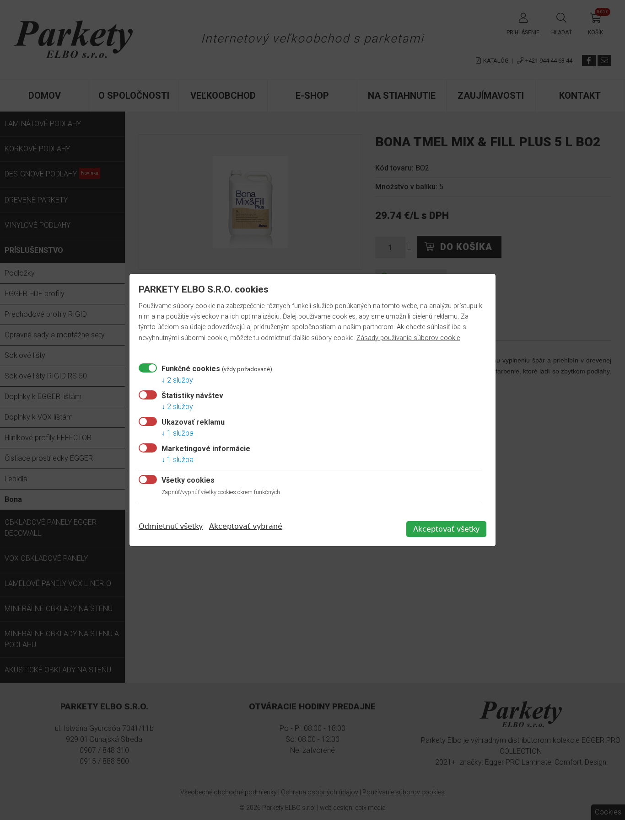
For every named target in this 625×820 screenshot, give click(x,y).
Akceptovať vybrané (245, 526)
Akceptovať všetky (446, 529)
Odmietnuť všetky (171, 526)
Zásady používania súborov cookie (408, 338)
